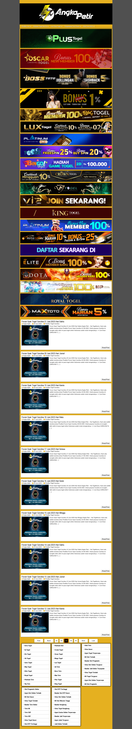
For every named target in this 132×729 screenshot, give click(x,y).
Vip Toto (27, 684)
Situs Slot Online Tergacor (93, 665)
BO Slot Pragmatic (91, 684)
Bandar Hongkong (60, 705)
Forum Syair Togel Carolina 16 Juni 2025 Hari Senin (43, 481)
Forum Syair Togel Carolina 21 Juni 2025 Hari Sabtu (43, 321)
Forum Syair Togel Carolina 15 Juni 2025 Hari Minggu (43, 513)
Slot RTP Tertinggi (31, 724)
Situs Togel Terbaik (91, 672)
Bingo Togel (59, 658)
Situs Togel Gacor (31, 720)
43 (61, 641)
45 (71, 641)
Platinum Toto (29, 680)
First (38, 641)
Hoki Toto (88, 645)
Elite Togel (28, 671)
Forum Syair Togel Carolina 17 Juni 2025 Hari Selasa (43, 449)
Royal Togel (28, 675)
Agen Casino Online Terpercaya (65, 712)
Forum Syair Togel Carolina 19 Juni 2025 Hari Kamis (43, 385)
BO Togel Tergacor (91, 676)
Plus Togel (58, 680)
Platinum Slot (59, 646)
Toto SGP (28, 712)
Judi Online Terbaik (61, 724)
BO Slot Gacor (29, 697)
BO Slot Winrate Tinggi (62, 701)
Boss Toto (58, 671)
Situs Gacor (88, 649)
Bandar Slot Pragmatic (92, 661)
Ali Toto (57, 667)
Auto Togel (28, 663)
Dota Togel (28, 646)
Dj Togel (27, 650)
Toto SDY (28, 716)
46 (76, 641)
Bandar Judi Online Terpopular (95, 669)
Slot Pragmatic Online (32, 689)
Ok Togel (28, 658)
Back (49, 641)
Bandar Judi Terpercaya (62, 716)
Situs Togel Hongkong (62, 708)
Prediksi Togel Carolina (52, 323)
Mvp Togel (28, 667)
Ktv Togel (28, 654)
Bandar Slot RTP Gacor (62, 693)
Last (93, 641)
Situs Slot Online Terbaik (63, 697)
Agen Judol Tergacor (62, 720)
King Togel (58, 684)
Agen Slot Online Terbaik (33, 693)
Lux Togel (58, 663)
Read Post (105, 347)
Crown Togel (59, 650)
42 (56, 641)
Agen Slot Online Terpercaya (94, 680)
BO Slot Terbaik (90, 657)
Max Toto (58, 675)
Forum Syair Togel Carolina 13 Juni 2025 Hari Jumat (43, 577)
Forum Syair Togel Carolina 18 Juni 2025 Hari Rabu (42, 417)
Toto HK (27, 708)
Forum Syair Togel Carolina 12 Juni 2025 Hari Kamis (43, 608)
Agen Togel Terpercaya (92, 653)
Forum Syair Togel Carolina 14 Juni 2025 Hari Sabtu (43, 545)
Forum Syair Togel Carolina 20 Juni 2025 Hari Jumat (43, 353)
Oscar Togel (59, 654)
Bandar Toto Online (31, 705)
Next (83, 641)
